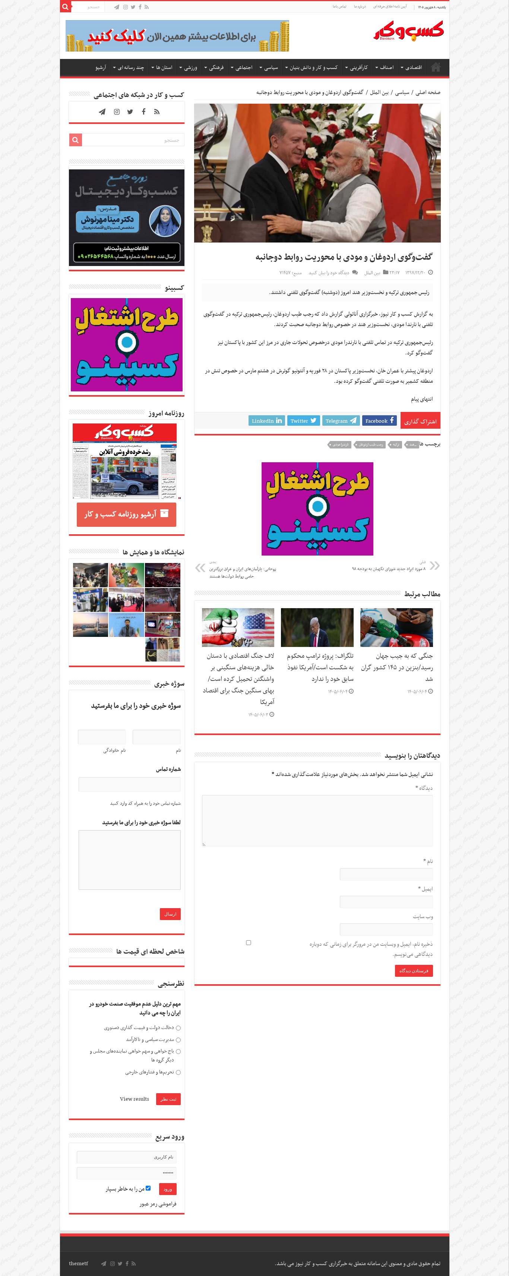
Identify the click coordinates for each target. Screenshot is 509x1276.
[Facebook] (140, 8)
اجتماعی (243, 67)
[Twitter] (133, 8)
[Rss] (146, 8)
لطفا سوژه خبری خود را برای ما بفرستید (141, 823)
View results (134, 1099)
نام (428, 861)
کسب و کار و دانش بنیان (314, 67)
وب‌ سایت (423, 917)
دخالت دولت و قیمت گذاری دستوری (139, 1027)
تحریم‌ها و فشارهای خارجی (149, 1072)
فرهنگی (216, 67)
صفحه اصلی (436, 67)
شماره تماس (168, 769)
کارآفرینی (359, 67)
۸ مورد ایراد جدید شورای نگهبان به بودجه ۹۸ (389, 566)
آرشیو (100, 67)
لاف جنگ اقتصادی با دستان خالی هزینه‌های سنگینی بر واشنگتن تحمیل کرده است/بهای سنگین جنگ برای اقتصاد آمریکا (238, 679)
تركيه (396, 445)
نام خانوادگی (114, 750)
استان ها (164, 67)
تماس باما (340, 6)
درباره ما (360, 6)
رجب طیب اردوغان (371, 445)
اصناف (386, 67)
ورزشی (190, 67)
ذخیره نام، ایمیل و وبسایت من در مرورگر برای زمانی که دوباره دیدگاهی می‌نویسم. (371, 949)
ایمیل (425, 889)
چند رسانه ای (131, 67)
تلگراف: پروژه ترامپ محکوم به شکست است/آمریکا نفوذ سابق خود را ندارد (320, 668)
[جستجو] (65, 6)
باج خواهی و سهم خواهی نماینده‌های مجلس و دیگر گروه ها (132, 1055)
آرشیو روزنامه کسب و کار (120, 514)
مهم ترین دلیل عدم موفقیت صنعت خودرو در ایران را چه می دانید (135, 1008)
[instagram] (126, 8)
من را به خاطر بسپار (125, 1189)
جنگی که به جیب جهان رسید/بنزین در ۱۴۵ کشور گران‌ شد (397, 668)
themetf (78, 1264)
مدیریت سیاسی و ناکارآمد (150, 1039)
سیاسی (271, 67)
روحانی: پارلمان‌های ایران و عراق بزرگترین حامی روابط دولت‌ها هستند (242, 569)
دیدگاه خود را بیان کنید (329, 273)
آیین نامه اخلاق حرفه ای (390, 6)
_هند (413, 445)
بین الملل (379, 92)
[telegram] (116, 8)
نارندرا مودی (341, 445)
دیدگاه (424, 788)
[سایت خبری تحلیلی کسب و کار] (408, 29)
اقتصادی (413, 67)
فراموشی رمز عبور (158, 1204)
